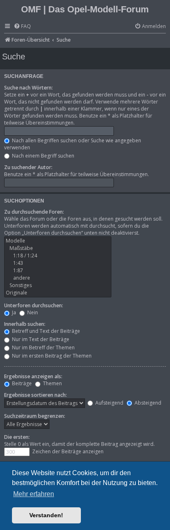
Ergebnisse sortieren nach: (35, 394)
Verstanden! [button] (46, 515)
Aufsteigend (108, 402)
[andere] (58, 278)
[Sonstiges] (58, 285)
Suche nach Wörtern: (28, 87)
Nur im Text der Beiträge (40, 339)
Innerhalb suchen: (24, 323)
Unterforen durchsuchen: (33, 305)
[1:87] (58, 270)
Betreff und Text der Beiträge (45, 330)
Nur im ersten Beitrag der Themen (51, 355)
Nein (32, 312)
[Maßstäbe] (58, 248)
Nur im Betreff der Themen (43, 347)
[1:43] (58, 263)
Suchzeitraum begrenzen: (34, 415)
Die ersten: (17, 436)
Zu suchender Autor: (28, 167)
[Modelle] (58, 241)
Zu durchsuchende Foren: (34, 211)
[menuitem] (22, 26)
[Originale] (58, 293)
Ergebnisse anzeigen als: (33, 376)
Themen (52, 383)
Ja (13, 312)
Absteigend (147, 402)
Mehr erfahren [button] (33, 493)
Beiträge (21, 383)
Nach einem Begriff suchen (42, 155)
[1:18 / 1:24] (58, 255)
